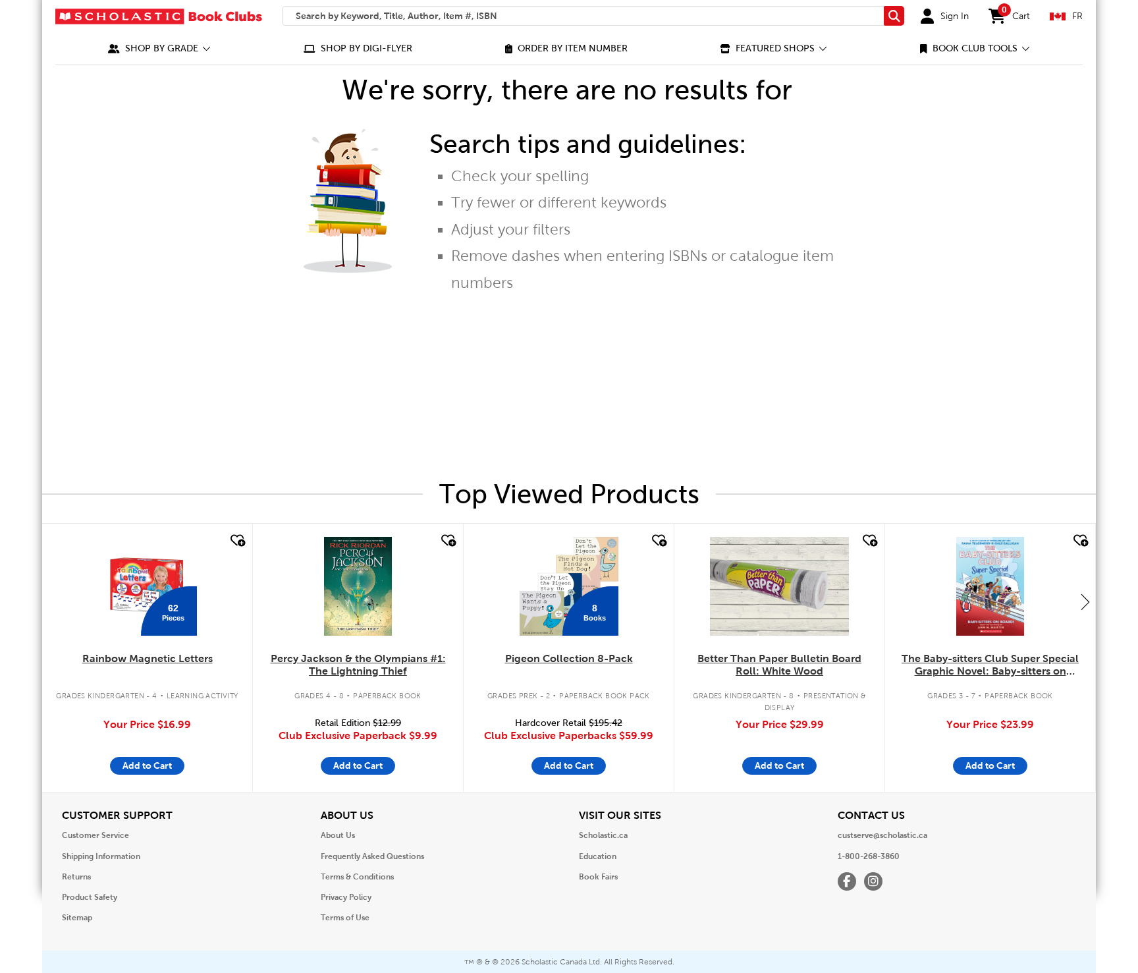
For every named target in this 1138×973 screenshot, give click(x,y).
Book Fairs (598, 876)
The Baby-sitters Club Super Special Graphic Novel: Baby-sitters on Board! (990, 665)
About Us (338, 835)
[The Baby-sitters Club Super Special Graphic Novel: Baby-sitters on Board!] (990, 586)
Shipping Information (101, 856)
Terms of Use (345, 917)
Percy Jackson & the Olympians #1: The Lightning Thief (358, 665)
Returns (76, 876)
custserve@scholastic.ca (882, 835)
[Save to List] (236, 541)
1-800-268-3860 (869, 856)
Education (597, 856)
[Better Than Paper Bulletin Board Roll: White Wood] (779, 586)
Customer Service (95, 835)
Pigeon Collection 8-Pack (569, 658)
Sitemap (77, 917)
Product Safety (89, 897)
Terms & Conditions (357, 876)
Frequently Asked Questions (372, 856)
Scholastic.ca (603, 835)
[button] (159, 48)
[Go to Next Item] (1085, 601)
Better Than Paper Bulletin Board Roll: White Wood (779, 665)
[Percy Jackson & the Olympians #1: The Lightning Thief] (357, 586)
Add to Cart (147, 765)
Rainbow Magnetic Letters (147, 658)
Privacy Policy (346, 897)
